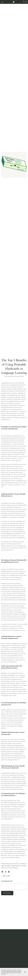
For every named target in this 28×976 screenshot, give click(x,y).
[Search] (23, 1)
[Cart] (26, 1)
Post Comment (7, 893)
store (16, 867)
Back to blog (6, 876)
